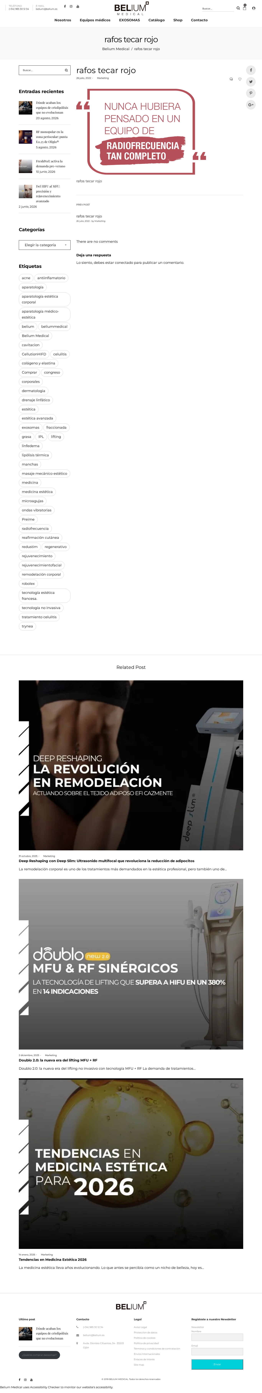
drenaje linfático (36, 400)
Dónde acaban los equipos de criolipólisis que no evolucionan (52, 107)
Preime (28, 519)
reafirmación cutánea (40, 538)
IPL (41, 437)
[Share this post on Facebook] (251, 70)
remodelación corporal (41, 574)
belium (28, 326)
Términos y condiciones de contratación (157, 1348)
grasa (26, 437)
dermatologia (33, 391)
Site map (139, 1364)
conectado (124, 263)
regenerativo (56, 547)
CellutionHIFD (34, 354)
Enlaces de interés (144, 1359)
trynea (27, 626)
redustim (30, 547)
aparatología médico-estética (40, 314)
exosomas (30, 427)
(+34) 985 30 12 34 (93, 1327)
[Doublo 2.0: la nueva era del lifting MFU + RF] (131, 964)
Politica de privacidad (146, 1343)
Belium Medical (115, 49)
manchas (30, 464)
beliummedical (54, 326)
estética (28, 409)
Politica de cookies (144, 1337)
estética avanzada (37, 418)
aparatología (33, 287)
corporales (31, 382)
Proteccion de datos (145, 1332)
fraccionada (56, 427)
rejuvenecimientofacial (42, 565)
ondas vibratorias (36, 510)
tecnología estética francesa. (38, 596)
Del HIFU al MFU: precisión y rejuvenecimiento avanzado (48, 193)
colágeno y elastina (38, 363)
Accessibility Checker (45, 1387)
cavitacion (31, 345)
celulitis (60, 354)
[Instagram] (71, 6)
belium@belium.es (94, 1335)
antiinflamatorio (51, 278)
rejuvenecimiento (37, 556)
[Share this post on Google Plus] (251, 105)
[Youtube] (78, 6)
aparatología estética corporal (40, 299)
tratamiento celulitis (39, 617)
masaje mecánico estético (44, 473)
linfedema (31, 446)
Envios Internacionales (147, 1354)
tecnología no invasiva (41, 608)
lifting (56, 437)
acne (26, 278)
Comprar (29, 372)
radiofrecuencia (35, 529)
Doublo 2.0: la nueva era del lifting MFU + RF (58, 1060)
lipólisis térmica (35, 455)
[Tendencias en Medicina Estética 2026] (131, 1163)
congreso (52, 372)
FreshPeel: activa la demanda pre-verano (50, 163)
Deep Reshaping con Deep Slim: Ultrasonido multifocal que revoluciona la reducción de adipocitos (106, 861)
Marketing (101, 78)
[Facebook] (65, 6)
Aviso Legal (140, 1327)
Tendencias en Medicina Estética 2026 (53, 1260)
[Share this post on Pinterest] (251, 93)
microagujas (32, 501)
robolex (28, 584)
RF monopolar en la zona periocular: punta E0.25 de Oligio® (52, 137)
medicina (30, 482)
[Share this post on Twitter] (251, 82)
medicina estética (37, 492)
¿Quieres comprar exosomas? (39, 1354)
